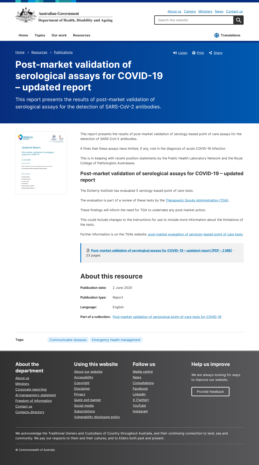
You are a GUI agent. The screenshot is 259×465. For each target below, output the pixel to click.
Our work (59, 35)
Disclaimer (82, 389)
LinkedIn (139, 394)
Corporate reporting (31, 389)
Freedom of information (33, 401)
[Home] (64, 15)
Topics (40, 35)
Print (200, 53)
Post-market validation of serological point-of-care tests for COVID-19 (167, 317)
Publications (63, 52)
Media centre (143, 372)
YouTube (139, 406)
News (219, 11)
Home (23, 35)
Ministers (205, 11)
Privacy (79, 394)
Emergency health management (116, 340)
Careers (190, 11)
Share (218, 53)
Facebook (140, 389)
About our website (88, 372)
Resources (81, 35)
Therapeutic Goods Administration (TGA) (197, 200)
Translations (230, 35)
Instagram (140, 411)
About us (174, 11)
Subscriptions (84, 411)
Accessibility (83, 377)
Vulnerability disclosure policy (97, 417)
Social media (84, 406)
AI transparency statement (35, 395)
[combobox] (194, 20)
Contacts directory (29, 412)
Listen (182, 53)
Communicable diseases (68, 340)
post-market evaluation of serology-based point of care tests (195, 234)
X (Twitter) (141, 400)
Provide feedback (210, 392)
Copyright (81, 383)
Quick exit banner (87, 400)
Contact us (234, 11)
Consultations (143, 383)
